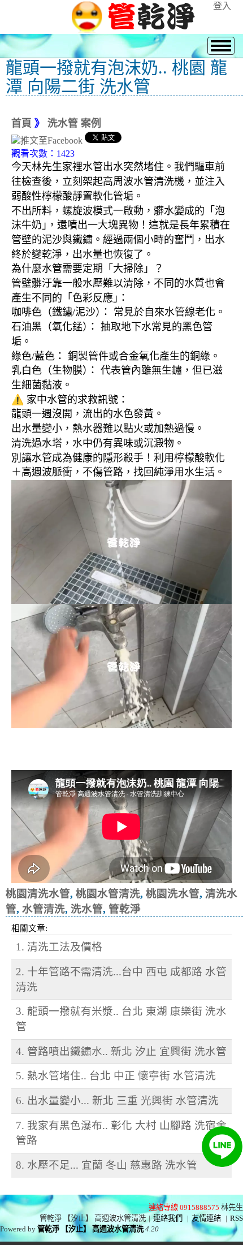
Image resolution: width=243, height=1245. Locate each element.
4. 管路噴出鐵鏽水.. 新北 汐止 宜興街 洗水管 (121, 1051)
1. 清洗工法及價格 (59, 947)
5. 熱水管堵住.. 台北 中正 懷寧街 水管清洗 (116, 1076)
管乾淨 (125, 909)
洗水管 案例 (74, 123)
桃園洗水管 (172, 894)
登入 (222, 6)
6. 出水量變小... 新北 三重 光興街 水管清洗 (117, 1100)
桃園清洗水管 (38, 894)
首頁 (21, 123)
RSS (236, 1218)
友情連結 (206, 1218)
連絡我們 (168, 1218)
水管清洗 (43, 909)
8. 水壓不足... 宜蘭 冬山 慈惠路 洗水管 (106, 1165)
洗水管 (87, 909)
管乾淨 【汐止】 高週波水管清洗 (90, 1229)
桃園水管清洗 (108, 894)
